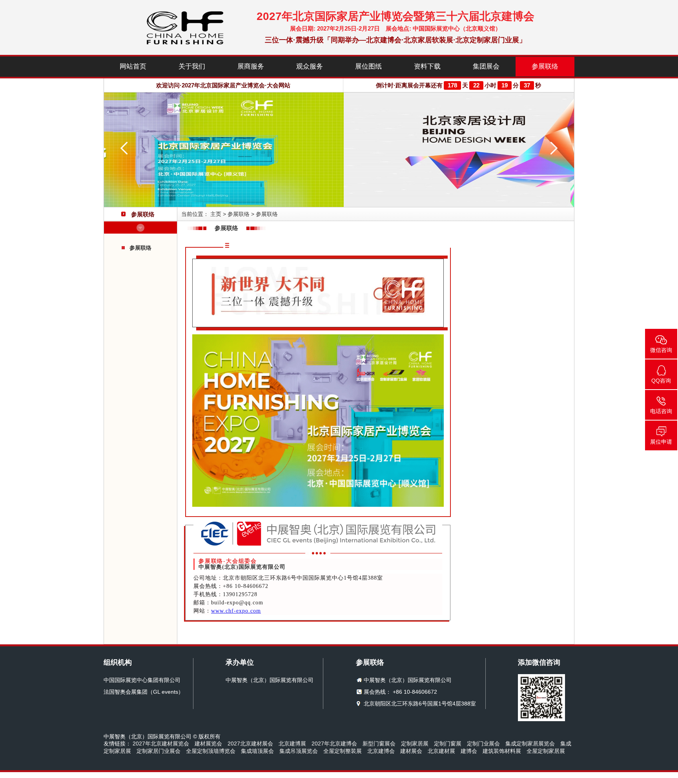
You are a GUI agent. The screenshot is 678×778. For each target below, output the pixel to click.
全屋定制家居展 (546, 751)
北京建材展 (441, 751)
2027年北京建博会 (334, 743)
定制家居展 (414, 743)
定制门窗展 (447, 743)
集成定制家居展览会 (530, 743)
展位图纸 (368, 66)
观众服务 (309, 66)
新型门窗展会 (379, 743)
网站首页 (133, 66)
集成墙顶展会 (257, 751)
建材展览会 (208, 743)
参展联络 (545, 66)
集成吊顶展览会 (298, 751)
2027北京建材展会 (250, 743)
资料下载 (427, 66)
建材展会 (411, 751)
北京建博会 (381, 751)
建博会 (469, 751)
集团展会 (486, 66)
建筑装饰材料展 (502, 751)
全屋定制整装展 (342, 751)
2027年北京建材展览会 (161, 743)
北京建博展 (292, 743)
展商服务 (250, 66)
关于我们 (192, 66)
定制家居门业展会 (158, 751)
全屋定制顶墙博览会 (210, 751)
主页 (215, 214)
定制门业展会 (483, 743)
